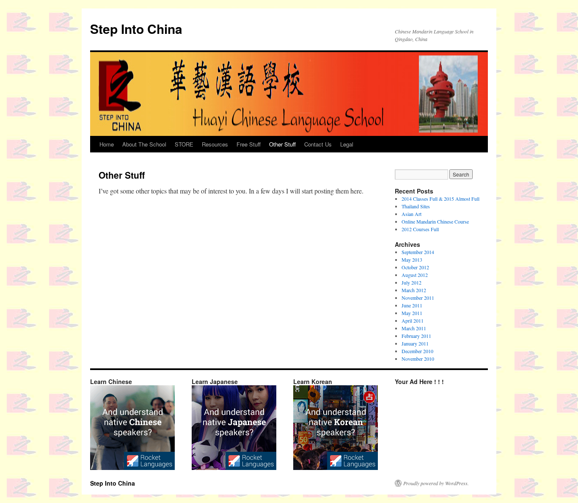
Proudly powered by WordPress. (436, 483)
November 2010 (418, 358)
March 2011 (414, 328)
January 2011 (415, 343)
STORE (184, 144)
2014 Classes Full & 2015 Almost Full (440, 198)
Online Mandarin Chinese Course (435, 221)
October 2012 (415, 267)
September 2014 (418, 252)
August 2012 (415, 274)
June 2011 (412, 305)
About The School (144, 144)
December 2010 (417, 351)
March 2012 (414, 290)
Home (106, 144)
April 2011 (413, 320)
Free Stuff (249, 144)
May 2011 (412, 313)
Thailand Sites (416, 206)
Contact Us (318, 144)
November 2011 (418, 297)
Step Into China (136, 28)
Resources (215, 144)
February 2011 (416, 335)
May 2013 (412, 259)
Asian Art (411, 213)
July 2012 (411, 282)
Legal (346, 144)
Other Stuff (282, 144)
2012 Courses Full (420, 229)
